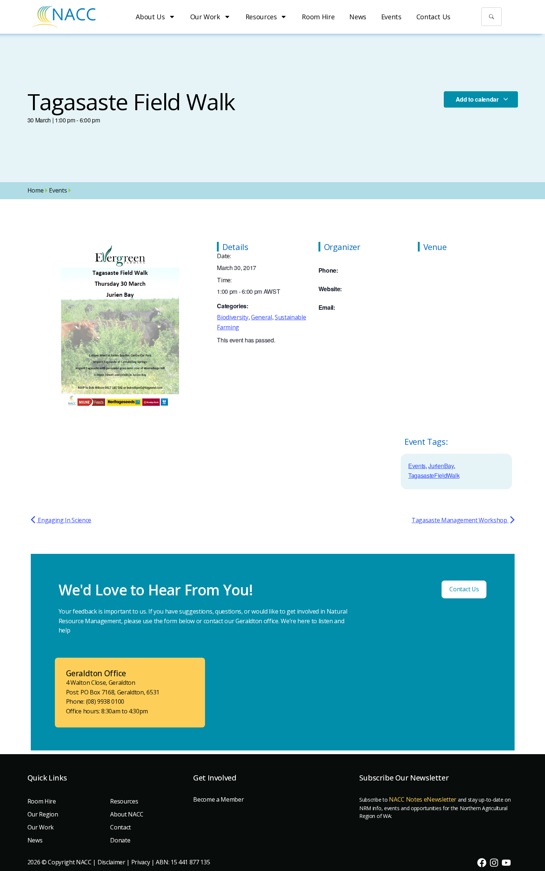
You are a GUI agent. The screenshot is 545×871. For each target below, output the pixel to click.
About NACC (126, 814)
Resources (261, 16)
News (357, 16)
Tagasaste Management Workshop (460, 520)
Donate (120, 840)
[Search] (491, 17)
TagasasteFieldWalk (433, 475)
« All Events (53, 228)
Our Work (205, 16)
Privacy (140, 862)
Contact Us (433, 16)
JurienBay (440, 465)
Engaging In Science (64, 520)
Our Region (42, 814)
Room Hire (318, 16)
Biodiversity (232, 317)
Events (391, 16)
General (261, 317)
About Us (150, 16)
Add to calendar (478, 99)
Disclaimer (111, 862)
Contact (120, 827)
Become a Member (218, 799)
